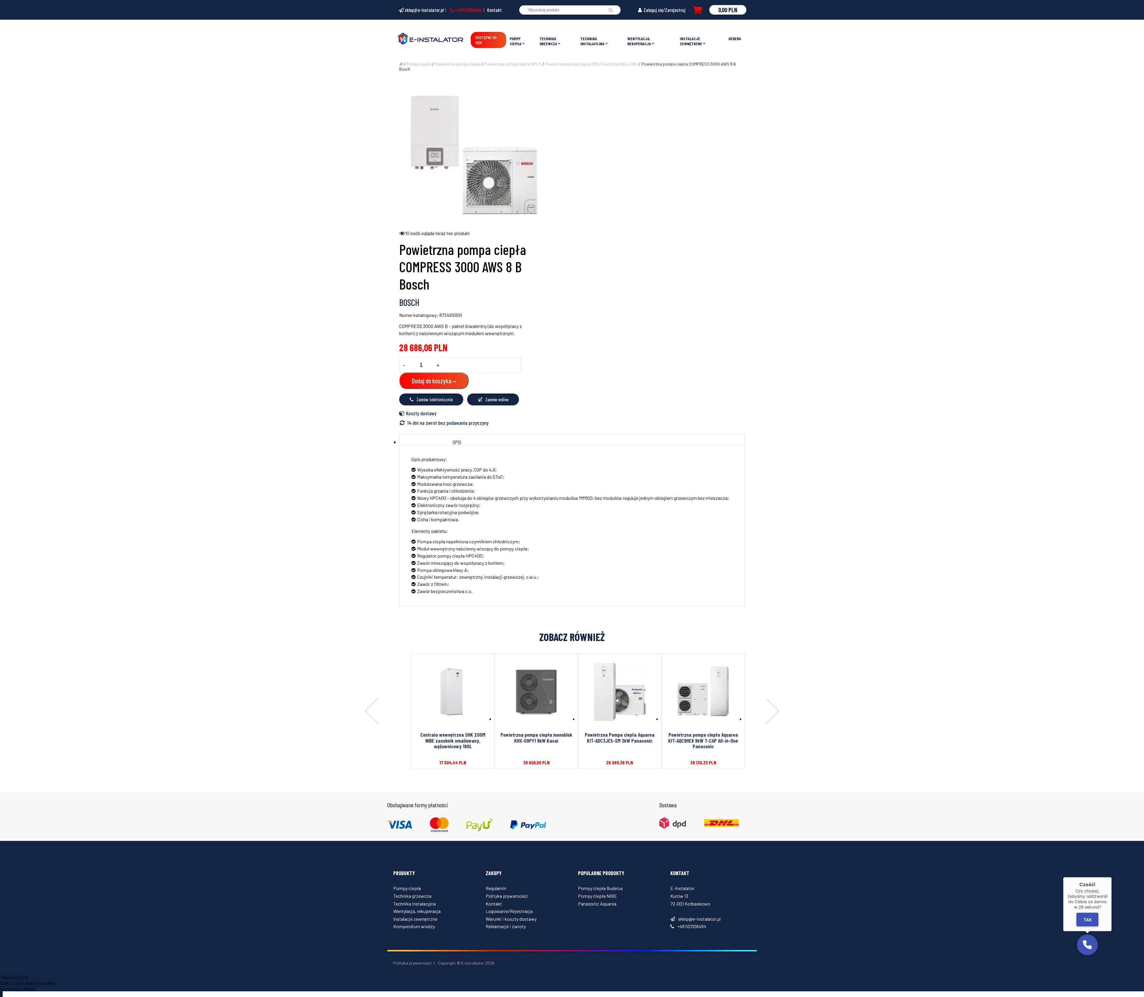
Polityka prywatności (507, 896)
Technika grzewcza (548, 41)
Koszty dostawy (421, 413)
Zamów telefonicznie (434, 399)
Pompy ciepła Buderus (600, 888)
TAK (1087, 919)
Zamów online (497, 399)
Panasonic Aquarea (597, 903)
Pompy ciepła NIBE (597, 896)
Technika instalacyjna (592, 41)
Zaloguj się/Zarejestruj (664, 10)
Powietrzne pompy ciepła (458, 63)
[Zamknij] (1111, 877)
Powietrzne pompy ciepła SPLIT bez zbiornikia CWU (591, 63)
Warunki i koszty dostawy (511, 919)
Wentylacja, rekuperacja (639, 41)
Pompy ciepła (515, 41)
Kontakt (494, 10)
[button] (1087, 944)
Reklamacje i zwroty (506, 926)
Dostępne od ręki (486, 40)
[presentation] (372, 711)
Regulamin (496, 888)
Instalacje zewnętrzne (691, 41)
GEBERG (734, 38)
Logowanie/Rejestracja (509, 911)
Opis (457, 442)
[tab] (457, 442)
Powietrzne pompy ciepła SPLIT (513, 63)
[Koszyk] (697, 10)
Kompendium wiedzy (414, 926)
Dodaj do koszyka (431, 381)
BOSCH (409, 302)
